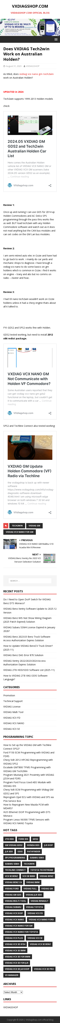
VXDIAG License (11, 706)
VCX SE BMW (28, 876)
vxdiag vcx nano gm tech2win (36, 74)
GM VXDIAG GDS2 (13, 845)
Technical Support (13, 701)
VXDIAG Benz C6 (13, 882)
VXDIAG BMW (33, 882)
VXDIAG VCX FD (11, 717)
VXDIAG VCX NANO (13, 723)
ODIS (20, 851)
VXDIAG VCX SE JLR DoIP (17, 969)
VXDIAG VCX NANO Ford (41, 919)
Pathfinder (33, 851)
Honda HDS (33, 845)
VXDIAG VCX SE (11, 728)
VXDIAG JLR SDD (34, 894)
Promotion (9, 695)
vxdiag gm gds (13, 894)
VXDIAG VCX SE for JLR (16, 962)
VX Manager (11, 975)
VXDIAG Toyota (34, 907)
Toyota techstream (41, 870)
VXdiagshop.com (34, 1019)
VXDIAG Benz (46, 876)
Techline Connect (15, 870)
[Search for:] (30, 581)
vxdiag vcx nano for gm (19, 532)
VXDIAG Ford (12, 888)
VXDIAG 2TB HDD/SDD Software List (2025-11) (29, 670)
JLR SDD (9, 851)
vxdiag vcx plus (14, 938)
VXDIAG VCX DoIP (14, 913)
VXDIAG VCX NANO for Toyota (21, 931)
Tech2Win (17, 525)
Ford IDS (23, 839)
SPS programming (15, 857)
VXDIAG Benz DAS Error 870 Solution (23, 655)
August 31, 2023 (14, 66)
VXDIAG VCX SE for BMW (17, 956)
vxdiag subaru (13, 907)
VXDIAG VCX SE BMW (15, 950)
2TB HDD (9, 839)
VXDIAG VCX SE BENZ (40, 944)
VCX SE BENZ (11, 876)
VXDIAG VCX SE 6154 (15, 944)
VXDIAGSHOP (33, 66)
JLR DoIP (48, 845)
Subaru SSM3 (37, 857)
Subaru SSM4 (12, 863)
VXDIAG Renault (39, 901)
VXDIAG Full (30, 888)
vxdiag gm (34, 525)
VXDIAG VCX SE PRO (44, 969)
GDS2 (35, 839)
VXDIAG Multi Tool (13, 712)
